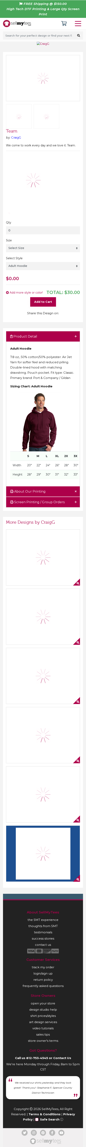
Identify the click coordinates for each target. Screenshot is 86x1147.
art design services (43, 1022)
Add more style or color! (26, 292)
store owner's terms (43, 1041)
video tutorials (43, 1028)
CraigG (16, 137)
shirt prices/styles (43, 1016)
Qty (8, 222)
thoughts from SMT (43, 926)
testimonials (43, 932)
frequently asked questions (43, 986)
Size (9, 240)
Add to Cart (43, 302)
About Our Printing (29, 491)
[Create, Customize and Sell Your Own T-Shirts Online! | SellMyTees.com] (17, 23)
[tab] (43, 336)
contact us (43, 945)
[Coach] (43, 854)
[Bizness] (43, 676)
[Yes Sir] (43, 794)
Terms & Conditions (45, 1114)
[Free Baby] (43, 735)
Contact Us (62, 1058)
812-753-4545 (37, 1058)
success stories (43, 938)
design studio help (43, 1009)
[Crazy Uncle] (43, 557)
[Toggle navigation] (79, 23)
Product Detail (25, 336)
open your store (43, 1003)
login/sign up (43, 973)
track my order (43, 967)
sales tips (43, 1034)
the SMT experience (43, 920)
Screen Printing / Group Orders (39, 502)
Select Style (14, 258)
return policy (43, 980)
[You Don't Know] (43, 617)
